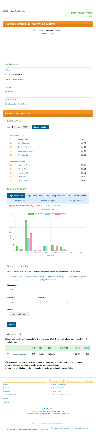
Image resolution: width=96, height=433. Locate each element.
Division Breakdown (77, 196)
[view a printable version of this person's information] (15, 354)
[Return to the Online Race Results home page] (14, 11)
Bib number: (12, 285)
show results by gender (77, 277)
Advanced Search (9, 395)
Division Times (20, 201)
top (8, 127)
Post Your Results (57, 388)
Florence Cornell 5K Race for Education (30, 23)
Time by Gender (75, 201)
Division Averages (47, 201)
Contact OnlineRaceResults (60, 395)
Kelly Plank (23, 177)
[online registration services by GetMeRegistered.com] (27, 429)
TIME (77, 348)
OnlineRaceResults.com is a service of (48, 413)
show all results (16, 277)
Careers (6, 402)
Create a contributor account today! (78, 16)
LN (49, 348)
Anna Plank (23, 169)
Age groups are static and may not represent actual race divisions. (35, 206)
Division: (10, 309)
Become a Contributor (58, 384)
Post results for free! (82, 13)
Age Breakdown (16, 196)
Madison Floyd (24, 173)
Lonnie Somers (24, 139)
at (19, 127)
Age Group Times (35, 196)
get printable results (48, 280)
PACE (86, 348)
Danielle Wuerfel (25, 165)
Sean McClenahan (25, 151)
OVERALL (64, 348)
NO (33, 348)
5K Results (9, 91)
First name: (11, 297)
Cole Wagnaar (24, 143)
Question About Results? (14, 79)
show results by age (56, 277)
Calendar (6, 391)
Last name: (42, 297)
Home (5, 384)
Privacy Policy (55, 391)
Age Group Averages (56, 196)
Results (6, 388)
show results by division (35, 277)
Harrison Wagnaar (25, 147)
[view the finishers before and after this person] (22, 354)
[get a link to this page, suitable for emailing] (78, 381)
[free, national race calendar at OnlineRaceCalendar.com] (70, 428)
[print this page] (56, 381)
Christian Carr (23, 155)
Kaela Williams (24, 181)
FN (40, 348)
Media (5, 398)
